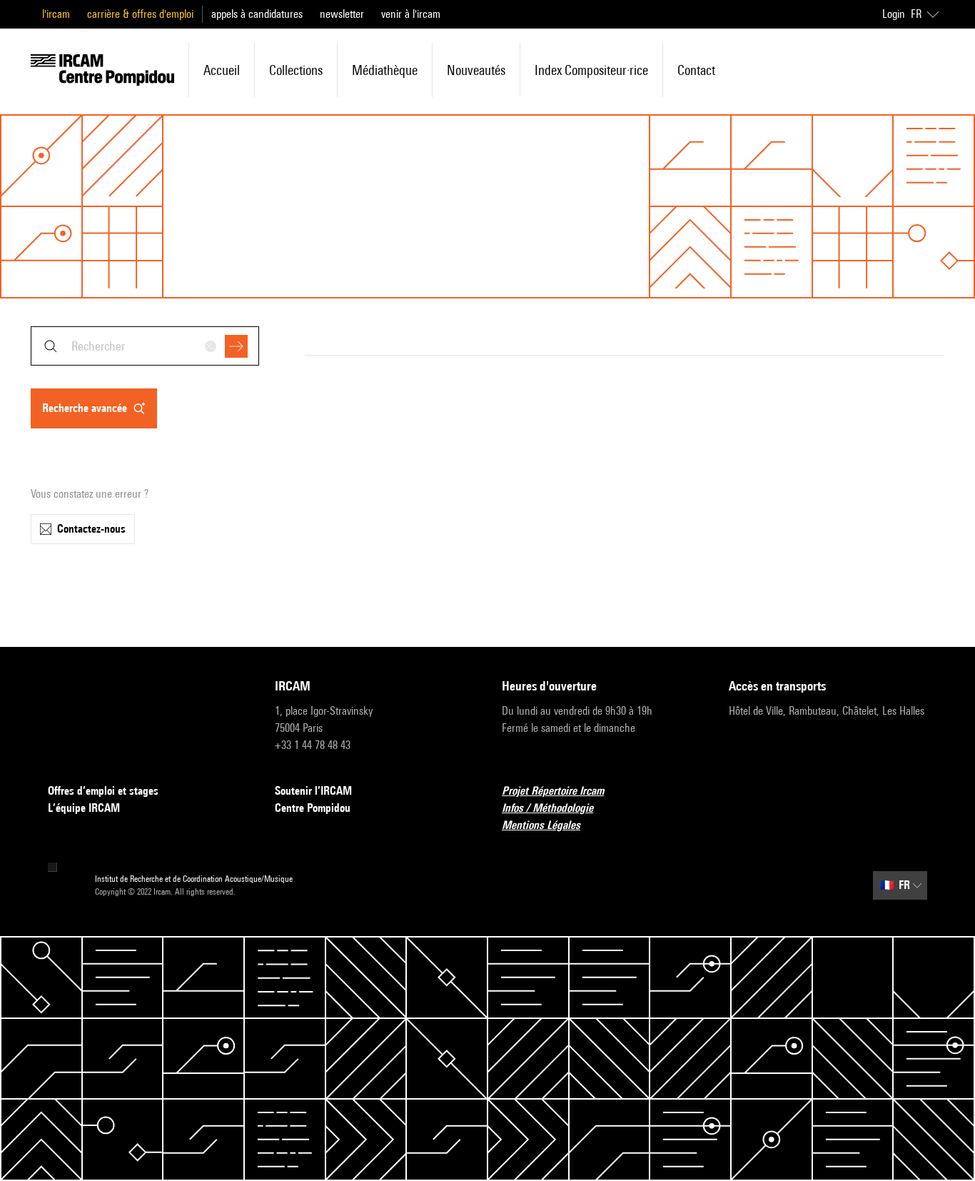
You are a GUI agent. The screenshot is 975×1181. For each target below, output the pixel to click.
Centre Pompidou (312, 808)
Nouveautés (476, 70)
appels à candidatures (257, 14)
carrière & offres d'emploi (140, 14)
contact (696, 70)
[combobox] (145, 346)
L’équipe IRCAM (84, 808)
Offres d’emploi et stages (103, 791)
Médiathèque (385, 70)
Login (893, 14)
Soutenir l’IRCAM (313, 791)
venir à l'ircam (410, 14)
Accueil (221, 70)
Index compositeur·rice (591, 70)
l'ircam (56, 14)
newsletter (342, 14)
